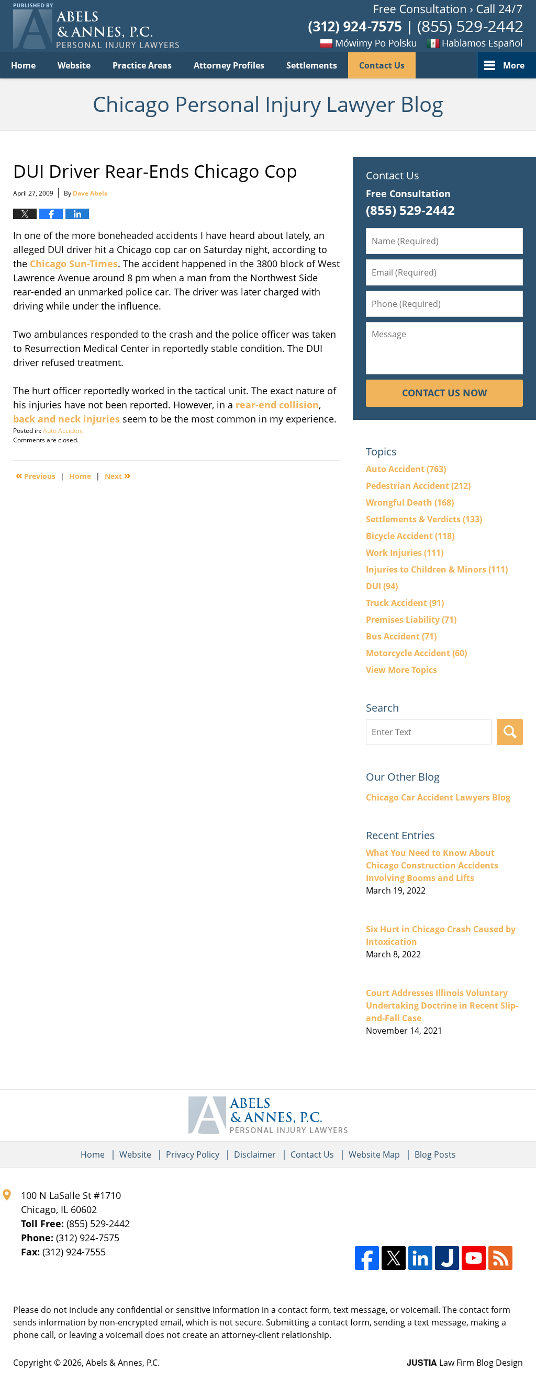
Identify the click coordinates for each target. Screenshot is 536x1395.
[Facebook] (367, 1258)
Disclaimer (255, 1154)
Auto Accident (63, 430)
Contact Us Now (444, 392)
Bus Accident (401, 636)
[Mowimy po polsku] (350, 43)
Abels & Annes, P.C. (123, 1362)
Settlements (311, 65)
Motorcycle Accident (416, 653)
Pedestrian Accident (418, 485)
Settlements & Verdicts (424, 519)
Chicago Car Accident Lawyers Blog (438, 797)
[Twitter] (394, 1258)
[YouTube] (474, 1258)
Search (510, 732)
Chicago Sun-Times (74, 263)
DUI (382, 586)
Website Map (374, 1154)
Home (23, 65)
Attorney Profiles (229, 65)
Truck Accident (405, 603)
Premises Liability (411, 619)
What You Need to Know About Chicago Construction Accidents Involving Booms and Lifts (432, 865)
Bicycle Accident (410, 536)
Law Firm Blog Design (465, 1362)
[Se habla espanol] (470, 43)
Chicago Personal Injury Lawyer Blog (96, 26)
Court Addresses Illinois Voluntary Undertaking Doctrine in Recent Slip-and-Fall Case (442, 1005)
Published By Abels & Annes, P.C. (415, 26)
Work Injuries (404, 552)
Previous (35, 475)
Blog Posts (435, 1154)
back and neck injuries (66, 419)
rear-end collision (277, 404)
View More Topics (401, 670)
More (513, 65)
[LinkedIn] (420, 1258)
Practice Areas (142, 65)
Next (117, 475)
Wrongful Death (410, 502)
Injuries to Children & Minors (437, 569)
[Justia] (447, 1258)
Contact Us (382, 65)
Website (74, 65)
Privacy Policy (192, 1154)
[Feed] (500, 1258)
